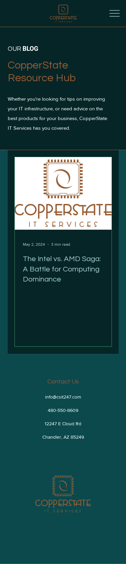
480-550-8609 (63, 410)
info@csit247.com (63, 397)
